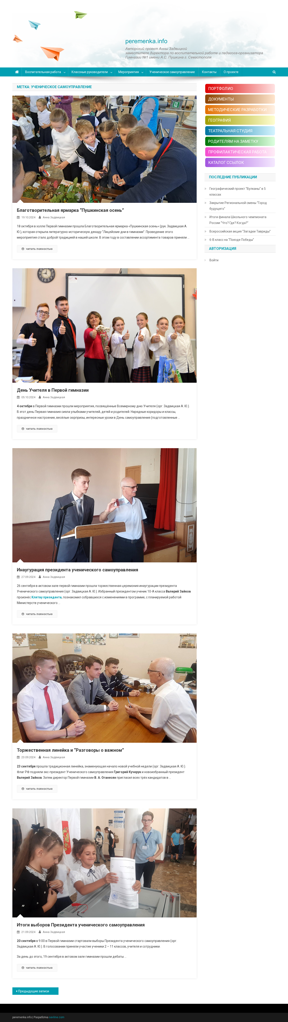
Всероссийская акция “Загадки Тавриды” (240, 231)
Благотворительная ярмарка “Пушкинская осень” (70, 210)
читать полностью (39, 248)
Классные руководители (90, 72)
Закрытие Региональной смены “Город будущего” (238, 205)
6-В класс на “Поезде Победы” (231, 240)
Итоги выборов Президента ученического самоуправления (81, 925)
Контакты (209, 72)
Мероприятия (128, 72)
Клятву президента (47, 597)
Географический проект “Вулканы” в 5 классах (237, 191)
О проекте (231, 72)
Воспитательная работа (43, 72)
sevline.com (56, 1017)
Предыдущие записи (33, 991)
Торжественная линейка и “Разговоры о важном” (70, 750)
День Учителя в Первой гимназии (53, 390)
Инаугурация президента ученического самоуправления (77, 569)
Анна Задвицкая (54, 217)
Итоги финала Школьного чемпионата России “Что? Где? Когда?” (237, 220)
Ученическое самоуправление (172, 72)
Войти (213, 260)
